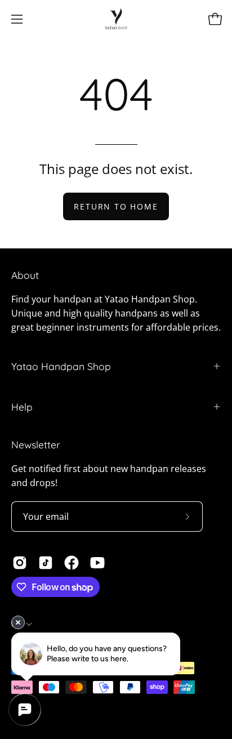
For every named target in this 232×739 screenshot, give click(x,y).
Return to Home (116, 206)
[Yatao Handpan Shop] (116, 18)
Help (22, 406)
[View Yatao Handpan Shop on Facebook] (71, 562)
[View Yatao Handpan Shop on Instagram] (19, 562)
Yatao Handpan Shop (61, 366)
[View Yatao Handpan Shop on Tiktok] (45, 562)
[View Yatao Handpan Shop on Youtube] (97, 562)
